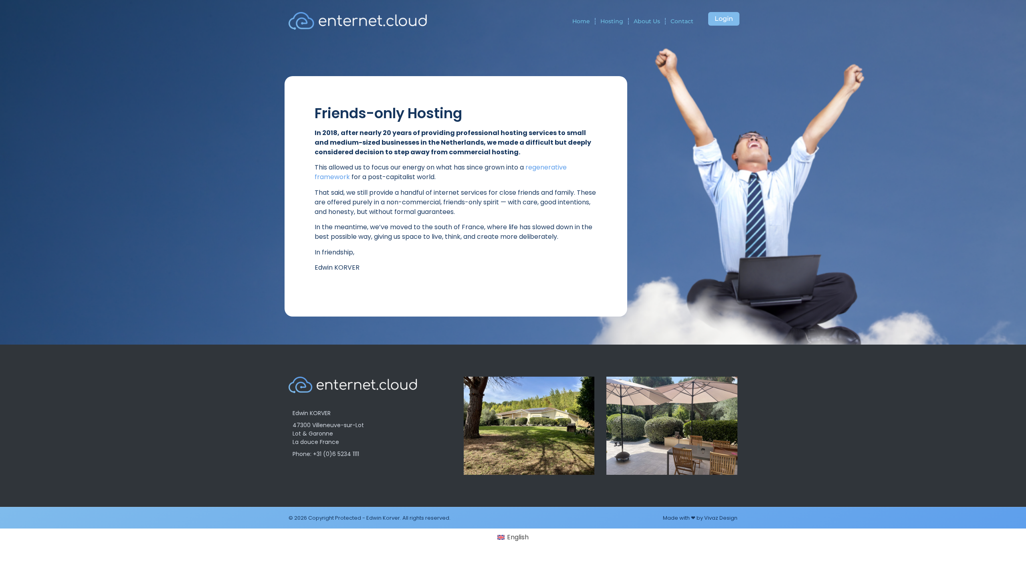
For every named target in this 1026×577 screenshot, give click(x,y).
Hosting (611, 21)
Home (581, 21)
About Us (647, 21)
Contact (682, 21)
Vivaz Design (720, 518)
